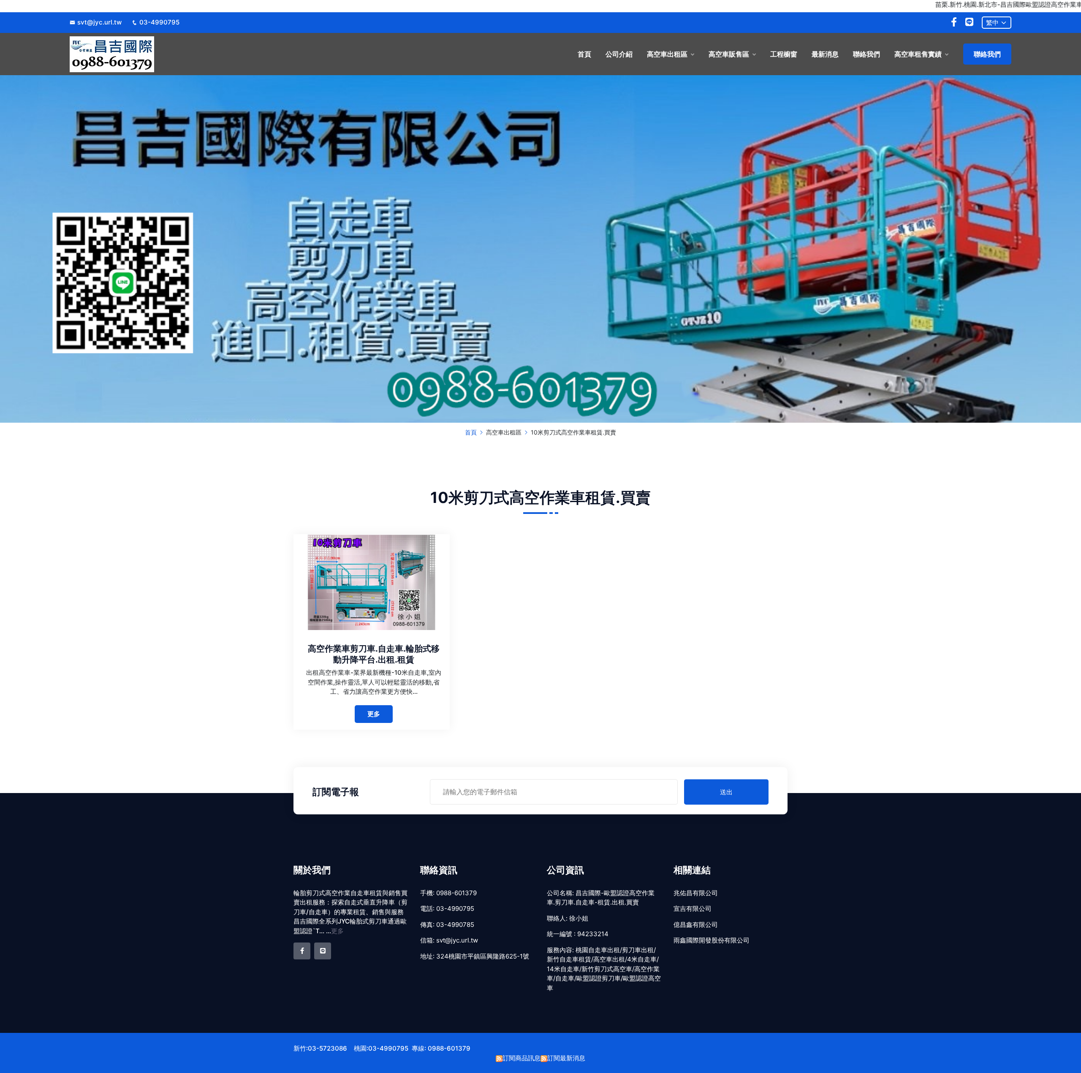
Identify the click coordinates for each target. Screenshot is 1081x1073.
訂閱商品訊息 (521, 1058)
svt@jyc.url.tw (99, 22)
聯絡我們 (866, 54)
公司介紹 (619, 54)
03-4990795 (159, 22)
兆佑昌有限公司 (696, 893)
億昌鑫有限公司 (696, 925)
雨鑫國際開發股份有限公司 (712, 940)
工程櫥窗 (783, 54)
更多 (373, 714)
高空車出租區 (667, 54)
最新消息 (825, 54)
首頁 (584, 54)
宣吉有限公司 (693, 909)
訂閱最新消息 (566, 1058)
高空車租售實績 (918, 54)
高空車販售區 (729, 54)
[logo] (183, 54)
